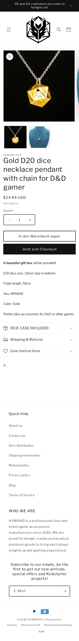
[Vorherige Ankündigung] (8, 6)
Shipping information (24, 455)
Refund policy (19, 465)
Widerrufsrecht (30, 625)
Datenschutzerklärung (58, 625)
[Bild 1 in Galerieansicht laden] (15, 137)
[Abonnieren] (65, 591)
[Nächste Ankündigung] (71, 6)
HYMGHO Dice (37, 619)
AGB (41, 631)
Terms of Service (22, 495)
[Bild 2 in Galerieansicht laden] (39, 137)
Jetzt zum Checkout (39, 249)
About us (15, 425)
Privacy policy (19, 475)
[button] (9, 29)
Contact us (17, 435)
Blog (12, 485)
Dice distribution (21, 445)
